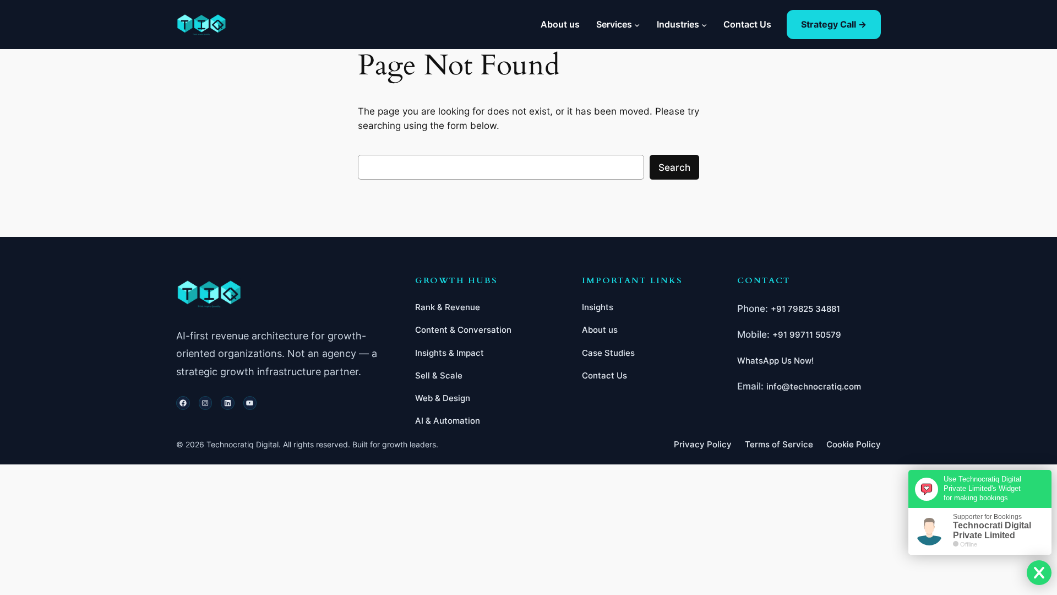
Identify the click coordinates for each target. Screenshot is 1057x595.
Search (674, 167)
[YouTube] (250, 403)
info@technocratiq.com (813, 386)
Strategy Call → (834, 24)
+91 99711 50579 (806, 334)
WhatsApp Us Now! (775, 360)
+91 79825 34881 (805, 309)
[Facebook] (183, 403)
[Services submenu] (637, 24)
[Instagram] (205, 403)
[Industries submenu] (704, 24)
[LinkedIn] (227, 403)
